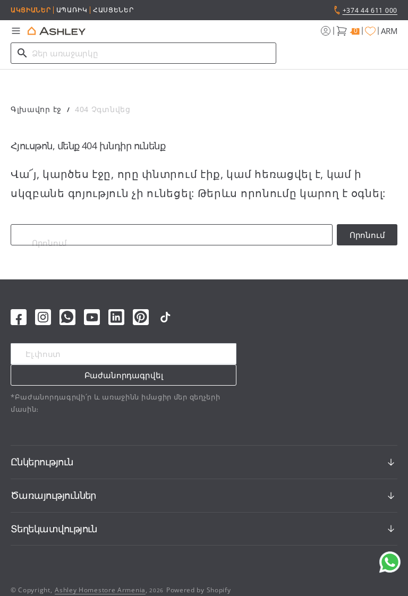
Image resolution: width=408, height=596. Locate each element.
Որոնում (367, 234)
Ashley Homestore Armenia (100, 589)
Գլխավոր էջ (36, 109)
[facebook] (19, 317)
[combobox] (143, 53)
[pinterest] (141, 317)
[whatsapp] (67, 317)
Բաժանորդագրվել (123, 375)
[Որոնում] (22, 53)
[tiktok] (165, 317)
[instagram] (43, 317)
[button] (16, 30)
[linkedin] (116, 317)
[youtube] (92, 317)
